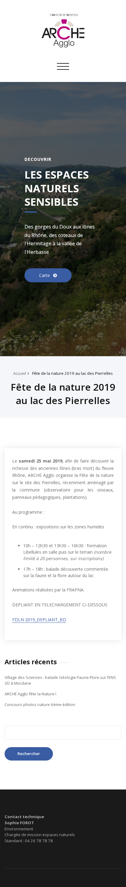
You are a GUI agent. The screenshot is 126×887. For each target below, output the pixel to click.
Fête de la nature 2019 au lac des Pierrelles (72, 373)
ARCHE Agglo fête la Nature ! (30, 694)
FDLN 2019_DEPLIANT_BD (39, 620)
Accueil (19, 373)
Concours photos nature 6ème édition (40, 704)
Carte (45, 275)
